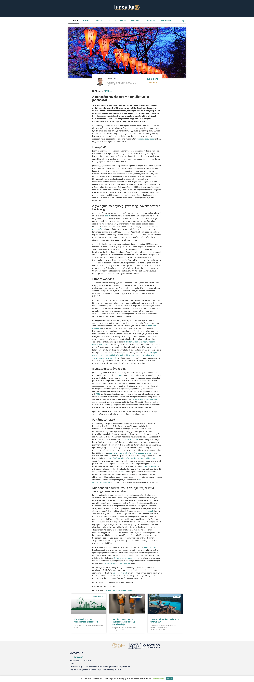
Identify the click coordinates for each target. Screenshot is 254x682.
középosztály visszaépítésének (117, 563)
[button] (148, 79)
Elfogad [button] (169, 679)
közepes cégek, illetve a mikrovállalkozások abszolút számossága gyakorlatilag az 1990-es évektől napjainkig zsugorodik (125, 355)
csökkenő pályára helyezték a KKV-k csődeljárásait (130, 453)
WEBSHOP (135, 21)
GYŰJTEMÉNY (120, 21)
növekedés (122, 590)
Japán (110, 590)
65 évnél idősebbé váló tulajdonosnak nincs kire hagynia (133, 458)
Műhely (108, 91)
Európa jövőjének (120, 573)
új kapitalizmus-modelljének (125, 558)
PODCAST (99, 21)
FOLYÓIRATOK (149, 21)
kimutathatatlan (131, 439)
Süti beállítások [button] (158, 679)
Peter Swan (118, 375)
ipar (105, 590)
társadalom (131, 590)
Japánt (107, 216)
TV (109, 21)
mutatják (149, 511)
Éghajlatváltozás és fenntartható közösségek (86, 620)
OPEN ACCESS (165, 21)
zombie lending (151, 466)
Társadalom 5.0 (149, 547)
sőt (122, 471)
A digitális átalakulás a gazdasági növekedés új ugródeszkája (123, 621)
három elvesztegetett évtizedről (145, 399)
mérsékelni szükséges (146, 139)
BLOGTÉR (86, 21)
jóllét (115, 590)
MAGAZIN (74, 21)
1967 (98, 394)
